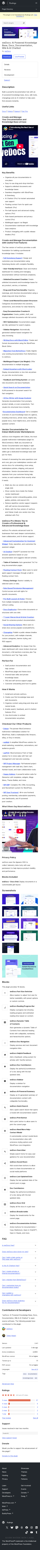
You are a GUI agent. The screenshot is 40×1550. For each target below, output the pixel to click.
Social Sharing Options (12, 625)
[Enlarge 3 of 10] (16, 909)
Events (23, 1489)
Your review (6, 1418)
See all (35, 1418)
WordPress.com (9, 1503)
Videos (10, 111)
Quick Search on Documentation (16, 387)
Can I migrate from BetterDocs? (14, 1280)
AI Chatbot (7, 552)
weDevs (8, 51)
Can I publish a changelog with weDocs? (11, 1294)
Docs (4, 111)
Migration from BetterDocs (14, 351)
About (4, 1468)
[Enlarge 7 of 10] (16, 933)
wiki (36, 1378)
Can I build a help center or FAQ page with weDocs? (12, 1258)
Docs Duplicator (10, 610)
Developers (6, 1493)
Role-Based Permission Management (18, 588)
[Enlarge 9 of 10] (16, 945)
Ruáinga (10, 1522)
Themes (24, 1472)
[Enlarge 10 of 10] (35, 957)
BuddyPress (7, 1513)
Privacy (5, 1479)
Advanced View (8, 1384)
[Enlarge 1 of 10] (16, 897)
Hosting (5, 1475)
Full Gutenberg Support (12, 258)
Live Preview (19, 57)
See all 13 (34, 1369)
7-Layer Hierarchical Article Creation (18, 617)
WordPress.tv (8, 1496)
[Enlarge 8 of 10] (35, 933)
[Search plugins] (24, 23)
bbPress (6, 1510)
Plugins (23, 1475)
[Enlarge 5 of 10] (16, 921)
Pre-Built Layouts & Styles (14, 599)
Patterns (24, 1479)
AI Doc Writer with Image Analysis (17, 398)
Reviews (7, 70)
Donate (25, 1493)
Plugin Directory (7, 9)
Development (9, 75)
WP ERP (6, 785)
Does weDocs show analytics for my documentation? (13, 1302)
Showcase (25, 1468)
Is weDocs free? (8, 1245)
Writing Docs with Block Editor (15, 340)
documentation (32, 1374)
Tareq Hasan (11, 1336)
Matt (5, 1506)
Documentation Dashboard (14, 412)
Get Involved (26, 1486)
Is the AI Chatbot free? (10, 1266)
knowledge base (28, 1378)
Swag (24, 1496)
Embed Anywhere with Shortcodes (17, 369)
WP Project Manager (11, 764)
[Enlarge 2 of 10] (35, 897)
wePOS (6, 753)
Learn (4, 1486)
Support (7, 80)
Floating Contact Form (12, 570)
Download (7, 57)
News (4, 1472)
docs (24, 1374)
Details (6, 64)
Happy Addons (9, 774)
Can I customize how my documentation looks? (11, 1286)
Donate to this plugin (10, 1456)
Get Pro (25, 111)
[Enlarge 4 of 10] (35, 909)
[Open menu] (36, 3)
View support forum (9, 1438)
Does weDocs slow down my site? (15, 1252)
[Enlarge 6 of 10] (35, 921)
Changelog (7, 632)
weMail (6, 742)
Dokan (6, 729)
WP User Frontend (11, 792)
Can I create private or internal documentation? (11, 1272)
